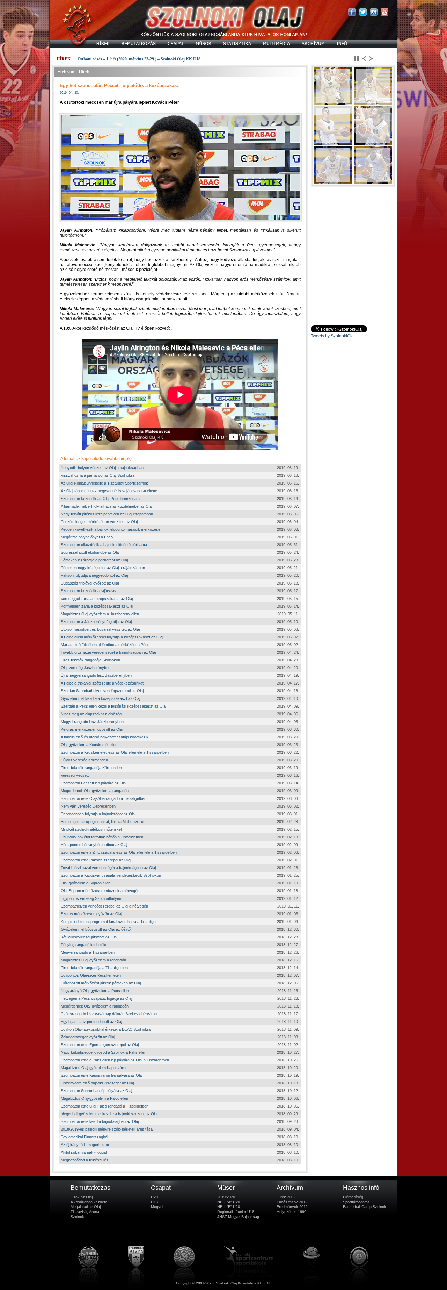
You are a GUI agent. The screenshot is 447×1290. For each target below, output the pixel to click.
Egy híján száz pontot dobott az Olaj (91, 1021)
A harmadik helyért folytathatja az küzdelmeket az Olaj (106, 506)
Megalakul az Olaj (86, 1207)
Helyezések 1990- (292, 1212)
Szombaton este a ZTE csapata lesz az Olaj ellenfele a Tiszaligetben (119, 852)
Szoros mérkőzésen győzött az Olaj (91, 914)
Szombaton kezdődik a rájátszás (88, 591)
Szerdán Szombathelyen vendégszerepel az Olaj (102, 691)
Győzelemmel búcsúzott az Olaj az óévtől (96, 929)
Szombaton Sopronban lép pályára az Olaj (96, 1091)
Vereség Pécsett (75, 775)
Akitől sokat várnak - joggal (84, 1152)
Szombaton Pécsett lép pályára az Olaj (93, 783)
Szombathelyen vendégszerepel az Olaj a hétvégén (104, 906)
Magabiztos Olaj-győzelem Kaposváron (94, 1068)
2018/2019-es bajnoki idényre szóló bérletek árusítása (107, 1129)
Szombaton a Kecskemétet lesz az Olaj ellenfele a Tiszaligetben (115, 752)
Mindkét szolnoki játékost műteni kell (91, 829)
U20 (154, 1197)
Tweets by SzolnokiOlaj (333, 336)
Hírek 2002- (287, 1197)
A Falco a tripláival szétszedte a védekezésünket (102, 683)
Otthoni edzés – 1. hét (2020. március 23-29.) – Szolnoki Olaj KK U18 (139, 59)
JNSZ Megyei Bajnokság (238, 1216)
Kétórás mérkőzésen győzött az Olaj (92, 729)
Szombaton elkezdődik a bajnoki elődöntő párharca (104, 545)
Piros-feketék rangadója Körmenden (91, 768)
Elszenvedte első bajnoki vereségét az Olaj (97, 1083)
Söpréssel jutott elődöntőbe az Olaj (90, 552)
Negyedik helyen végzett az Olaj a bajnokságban (102, 468)
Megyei (157, 1207)
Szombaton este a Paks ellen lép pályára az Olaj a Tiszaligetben (115, 1060)
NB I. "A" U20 (228, 1202)
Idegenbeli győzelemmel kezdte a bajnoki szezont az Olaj (109, 1114)
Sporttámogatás (356, 1202)
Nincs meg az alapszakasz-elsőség (91, 714)
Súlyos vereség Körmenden (84, 760)
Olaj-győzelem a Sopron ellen (85, 883)
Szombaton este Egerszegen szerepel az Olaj (100, 1044)
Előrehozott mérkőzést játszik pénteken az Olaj (101, 983)
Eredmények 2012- (293, 1207)
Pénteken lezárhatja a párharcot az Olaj (94, 560)
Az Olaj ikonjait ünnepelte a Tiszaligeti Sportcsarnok (104, 483)
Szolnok (77, 1216)
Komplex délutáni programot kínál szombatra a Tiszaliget (108, 921)
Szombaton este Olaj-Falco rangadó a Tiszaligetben (104, 1106)
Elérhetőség (353, 1197)
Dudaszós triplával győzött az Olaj (90, 583)
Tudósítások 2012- (293, 1202)
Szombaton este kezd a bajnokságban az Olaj (100, 1121)
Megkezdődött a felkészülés (84, 1160)
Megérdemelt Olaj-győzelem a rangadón (95, 791)
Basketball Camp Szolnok (364, 1207)
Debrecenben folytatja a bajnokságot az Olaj (98, 814)
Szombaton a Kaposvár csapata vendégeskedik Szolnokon (111, 875)
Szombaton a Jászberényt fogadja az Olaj (96, 621)
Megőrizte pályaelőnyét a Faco (87, 537)
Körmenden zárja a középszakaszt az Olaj (97, 606)
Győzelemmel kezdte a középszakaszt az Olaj (100, 698)
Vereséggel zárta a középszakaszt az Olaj (97, 598)
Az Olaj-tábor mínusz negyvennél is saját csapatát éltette (109, 491)
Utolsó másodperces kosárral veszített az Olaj (100, 629)
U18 (154, 1202)
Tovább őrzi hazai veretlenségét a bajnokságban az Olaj (108, 652)
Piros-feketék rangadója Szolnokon (90, 660)
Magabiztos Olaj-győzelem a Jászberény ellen (100, 614)
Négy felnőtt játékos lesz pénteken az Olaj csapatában (107, 514)
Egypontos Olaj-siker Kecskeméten (91, 975)
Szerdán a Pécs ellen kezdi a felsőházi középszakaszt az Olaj (113, 706)
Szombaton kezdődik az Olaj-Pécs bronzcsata (100, 498)
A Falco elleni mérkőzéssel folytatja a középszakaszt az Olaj (112, 637)
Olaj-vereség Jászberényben (85, 668)
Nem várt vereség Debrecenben (88, 806)
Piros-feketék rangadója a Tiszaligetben (94, 968)
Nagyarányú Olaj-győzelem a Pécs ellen (95, 991)
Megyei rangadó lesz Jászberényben (92, 721)
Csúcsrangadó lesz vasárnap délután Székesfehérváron (109, 1014)
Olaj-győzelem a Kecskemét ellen (89, 745)
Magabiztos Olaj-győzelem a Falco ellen (94, 1098)
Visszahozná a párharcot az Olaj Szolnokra (97, 475)
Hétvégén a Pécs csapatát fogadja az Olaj (96, 998)
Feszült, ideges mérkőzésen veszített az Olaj (99, 521)
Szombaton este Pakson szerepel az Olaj (96, 860)
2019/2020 (226, 1197)
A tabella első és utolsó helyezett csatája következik (104, 737)
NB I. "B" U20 (228, 1207)
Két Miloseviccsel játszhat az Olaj (89, 937)
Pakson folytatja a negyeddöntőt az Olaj (94, 575)
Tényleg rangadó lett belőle (83, 945)
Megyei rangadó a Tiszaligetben (88, 952)
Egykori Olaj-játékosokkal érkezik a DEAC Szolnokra (106, 1029)
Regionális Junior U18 (235, 1212)
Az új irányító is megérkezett (85, 1144)
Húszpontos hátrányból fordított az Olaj (94, 845)
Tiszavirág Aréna (85, 1212)
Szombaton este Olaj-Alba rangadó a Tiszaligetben (103, 798)
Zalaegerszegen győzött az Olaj (88, 1037)
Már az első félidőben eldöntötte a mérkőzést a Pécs (105, 645)
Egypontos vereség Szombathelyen (91, 898)
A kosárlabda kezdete (89, 1202)
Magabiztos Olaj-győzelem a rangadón (93, 960)
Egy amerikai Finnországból (84, 1137)
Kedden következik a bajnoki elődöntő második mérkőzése (110, 529)
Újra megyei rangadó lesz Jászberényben (96, 675)
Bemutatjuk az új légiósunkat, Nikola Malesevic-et (102, 821)
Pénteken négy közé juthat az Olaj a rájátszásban (103, 568)
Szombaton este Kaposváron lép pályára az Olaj (101, 1075)
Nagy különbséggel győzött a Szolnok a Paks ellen (103, 1052)
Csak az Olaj (82, 1197)
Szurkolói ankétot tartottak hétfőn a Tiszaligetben (102, 837)
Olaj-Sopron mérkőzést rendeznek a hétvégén (100, 891)
